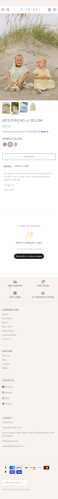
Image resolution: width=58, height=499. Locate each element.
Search (5, 314)
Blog (4, 359)
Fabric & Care (21, 166)
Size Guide (6, 318)
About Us (6, 355)
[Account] (49, 9)
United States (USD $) (12, 482)
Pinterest (8, 404)
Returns (5, 322)
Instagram (8, 392)
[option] (29, 56)
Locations (6, 363)
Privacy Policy (7, 330)
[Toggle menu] (3, 9)
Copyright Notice (9, 335)
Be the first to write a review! (29, 256)
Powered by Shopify (23, 489)
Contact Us (6, 339)
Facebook (8, 387)
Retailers (5, 368)
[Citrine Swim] (29, 9)
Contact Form (7, 422)
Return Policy (7, 326)
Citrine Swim (12, 489)
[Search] (9, 9)
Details (8, 166)
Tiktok (6, 398)
